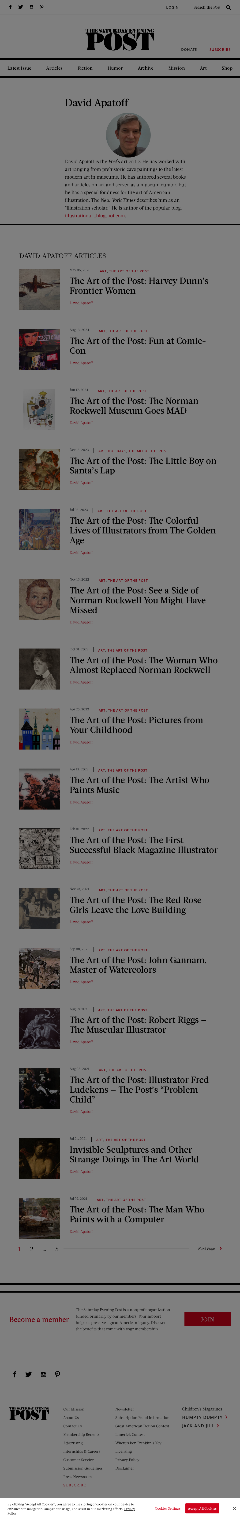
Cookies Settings (167, 1508)
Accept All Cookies (202, 1508)
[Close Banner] (234, 1508)
